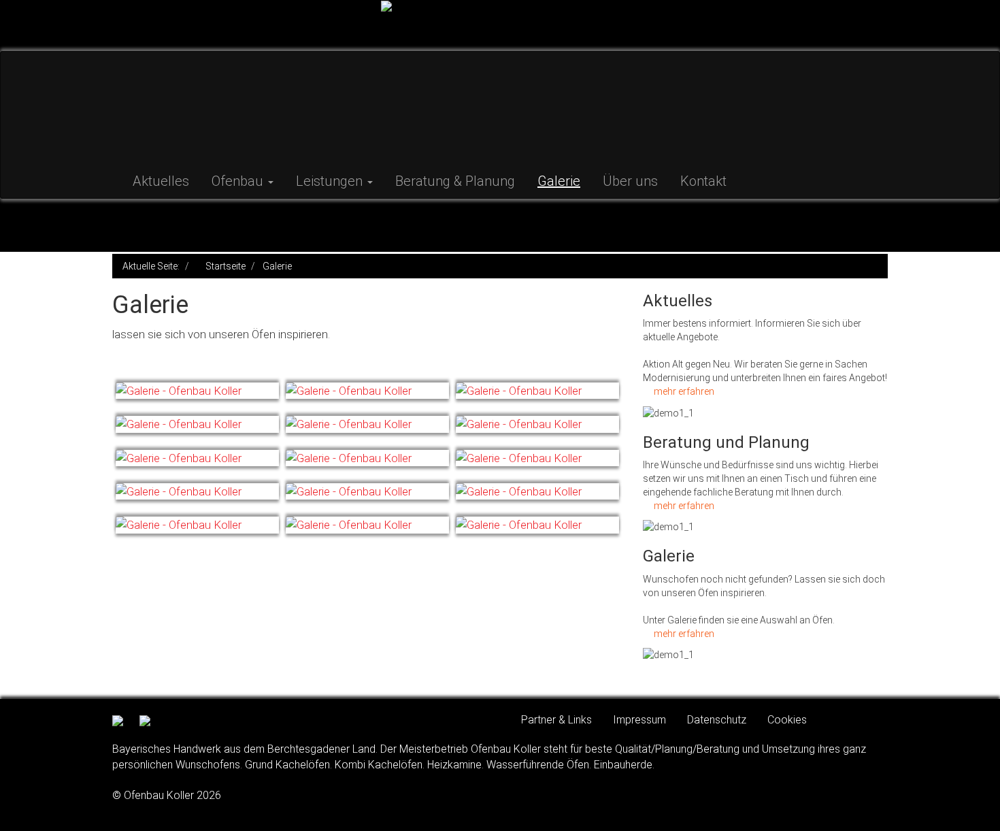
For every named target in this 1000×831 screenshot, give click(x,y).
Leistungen (331, 181)
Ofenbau (239, 181)
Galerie (558, 181)
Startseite (225, 266)
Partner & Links (556, 719)
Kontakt (703, 181)
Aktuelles (161, 181)
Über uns (630, 181)
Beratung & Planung (455, 181)
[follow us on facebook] (121, 719)
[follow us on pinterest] (144, 719)
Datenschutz (716, 719)
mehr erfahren (684, 391)
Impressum (639, 719)
